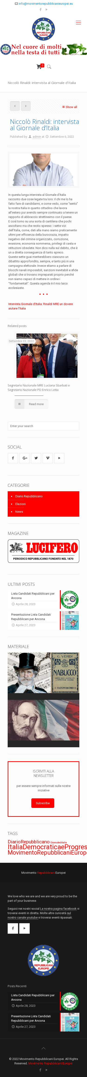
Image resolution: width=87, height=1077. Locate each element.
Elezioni (20, 504)
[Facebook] (40, 9)
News (19, 511)
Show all (71, 107)
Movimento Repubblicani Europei (50, 1063)
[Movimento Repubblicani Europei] (43, 28)
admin (37, 136)
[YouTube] (46, 9)
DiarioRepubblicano (29, 842)
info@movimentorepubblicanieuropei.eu (46, 3)
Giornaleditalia (58, 842)
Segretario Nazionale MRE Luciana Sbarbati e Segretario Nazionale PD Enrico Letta (39, 387)
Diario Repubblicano (29, 496)
